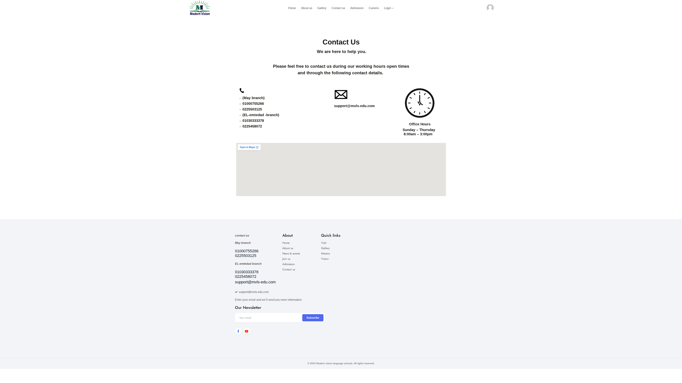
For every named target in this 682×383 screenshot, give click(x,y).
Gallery (321, 8)
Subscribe (313, 317)
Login (387, 8)
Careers (374, 8)
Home (292, 8)
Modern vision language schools (334, 363)
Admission (357, 8)
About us (306, 8)
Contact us (338, 8)
